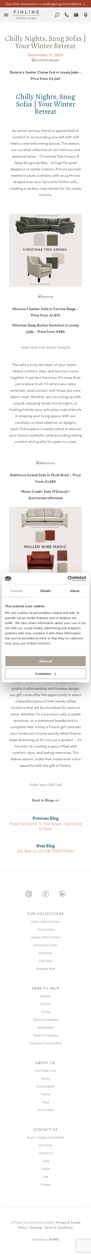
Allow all (45, 661)
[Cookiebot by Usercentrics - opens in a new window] (67, 578)
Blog (46, 1102)
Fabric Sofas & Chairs (45, 921)
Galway (45, 1184)
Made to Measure (45, 1035)
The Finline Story (45, 1071)
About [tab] (74, 590)
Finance (45, 1004)
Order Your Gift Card (45, 784)
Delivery (45, 996)
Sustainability (45, 1086)
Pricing (45, 1012)
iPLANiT (53, 1239)
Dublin (45, 1169)
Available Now (45, 969)
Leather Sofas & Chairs (45, 937)
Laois (45, 1161)
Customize (43, 673)
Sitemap (36, 1227)
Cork (45, 1177)
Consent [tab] (16, 590)
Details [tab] (45, 590)
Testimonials (45, 1110)
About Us (45, 1063)
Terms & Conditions (45, 1020)
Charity (45, 1094)
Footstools (45, 953)
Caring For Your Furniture (45, 1043)
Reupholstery (45, 1027)
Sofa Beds (45, 961)
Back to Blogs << (45, 800)
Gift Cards (45, 1145)
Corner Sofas (45, 929)
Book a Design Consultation (45, 1137)
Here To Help (45, 988)
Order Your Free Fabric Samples (46, 347)
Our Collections (45, 914)
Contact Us (45, 1130)
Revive (45, 1078)
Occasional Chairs (45, 945)
